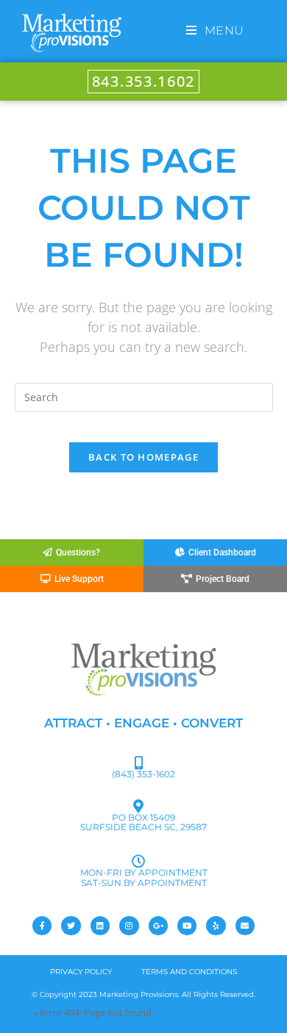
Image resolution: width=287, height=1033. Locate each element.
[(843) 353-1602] (138, 762)
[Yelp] (215, 925)
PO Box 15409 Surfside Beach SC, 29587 (143, 822)
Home (17, 1012)
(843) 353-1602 (143, 774)
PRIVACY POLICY (81, 971)
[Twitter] (70, 925)
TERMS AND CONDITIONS (189, 971)
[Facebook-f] (42, 925)
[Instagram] (128, 925)
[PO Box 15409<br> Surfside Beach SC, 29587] (138, 806)
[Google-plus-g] (158, 925)
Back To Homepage (143, 457)
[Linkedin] (100, 925)
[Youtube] (186, 925)
